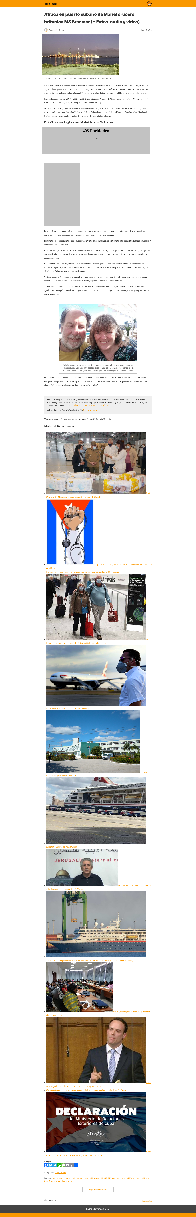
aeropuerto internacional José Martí (68, 1178)
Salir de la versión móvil (98, 1209)
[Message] (63, 1166)
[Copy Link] (72, 1166)
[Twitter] (50, 1166)
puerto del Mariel (127, 1178)
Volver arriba (147, 1201)
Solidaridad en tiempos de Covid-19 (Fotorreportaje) (68, 708)
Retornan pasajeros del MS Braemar (61, 846)
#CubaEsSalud (78, 405)
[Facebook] (46, 1166)
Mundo (63, 1172)
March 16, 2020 (90, 410)
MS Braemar (113, 1178)
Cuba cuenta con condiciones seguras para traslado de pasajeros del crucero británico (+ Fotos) (86, 1090)
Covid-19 (89, 1178)
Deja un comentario (98, 1189)
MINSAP (103, 1178)
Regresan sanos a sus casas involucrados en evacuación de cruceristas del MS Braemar (82, 571)
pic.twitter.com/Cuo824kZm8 (97, 405)
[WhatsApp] (59, 1166)
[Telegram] (55, 1166)
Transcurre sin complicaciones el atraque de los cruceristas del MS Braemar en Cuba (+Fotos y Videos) (89, 960)
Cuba (57, 1172)
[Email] (67, 1166)
